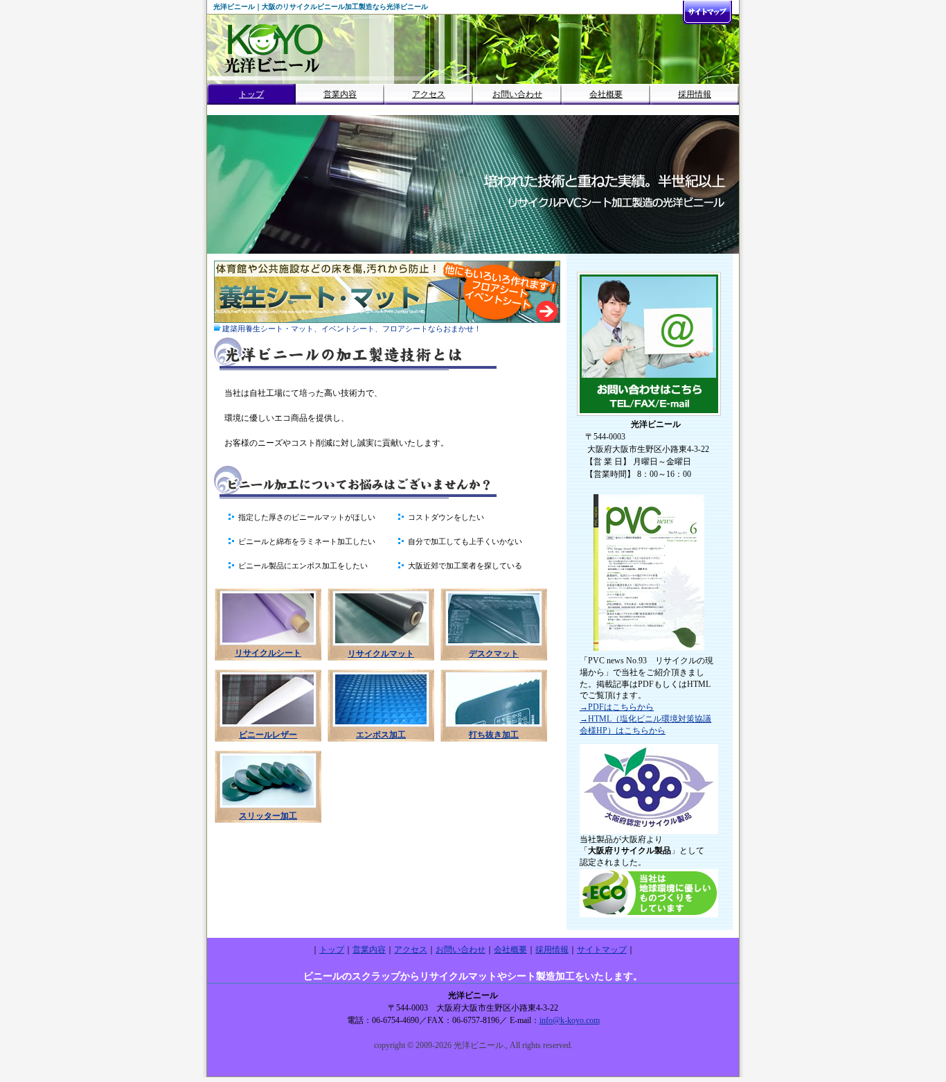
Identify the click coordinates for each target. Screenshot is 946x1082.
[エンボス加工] (380, 726)
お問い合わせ (517, 94)
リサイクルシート (268, 653)
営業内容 (340, 94)
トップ (251, 94)
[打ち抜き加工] (493, 726)
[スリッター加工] (268, 807)
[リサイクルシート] (268, 644)
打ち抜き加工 (494, 735)
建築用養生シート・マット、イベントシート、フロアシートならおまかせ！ (351, 328)
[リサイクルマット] (380, 645)
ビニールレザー (268, 735)
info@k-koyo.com (569, 1020)
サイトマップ (602, 949)
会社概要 (606, 94)
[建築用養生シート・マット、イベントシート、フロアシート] (387, 320)
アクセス (428, 94)
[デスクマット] (493, 645)
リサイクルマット (381, 653)
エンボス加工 (381, 735)
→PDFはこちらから (617, 707)
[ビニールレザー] (268, 726)
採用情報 (694, 94)
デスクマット (494, 653)
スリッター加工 (268, 816)
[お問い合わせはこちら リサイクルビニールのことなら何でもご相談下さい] (649, 415)
